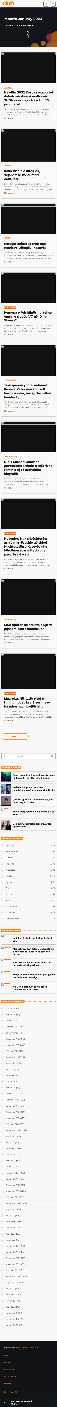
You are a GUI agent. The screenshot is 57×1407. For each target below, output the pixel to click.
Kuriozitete (10, 857)
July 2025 (10, 1069)
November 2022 (13, 1264)
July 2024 (10, 1142)
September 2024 (13, 1130)
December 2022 (13, 1258)
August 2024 (12, 1136)
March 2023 (11, 1240)
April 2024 (11, 1160)
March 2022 (11, 1313)
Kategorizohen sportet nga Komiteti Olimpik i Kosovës (25, 246)
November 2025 (13, 1045)
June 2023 (10, 1221)
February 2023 (12, 1246)
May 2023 (10, 1227)
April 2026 (11, 1014)
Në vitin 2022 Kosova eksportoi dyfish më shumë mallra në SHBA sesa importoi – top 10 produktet (28, 98)
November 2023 (13, 1191)
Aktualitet (10, 307)
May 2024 (10, 1154)
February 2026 (12, 1026)
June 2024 (10, 1148)
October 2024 (12, 1124)
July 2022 (10, 1288)
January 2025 (12, 1106)
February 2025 (12, 1100)
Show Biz (10, 864)
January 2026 (12, 1033)
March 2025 (11, 1093)
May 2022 (10, 1301)
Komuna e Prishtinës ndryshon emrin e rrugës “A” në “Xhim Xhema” (28, 316)
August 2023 (12, 1209)
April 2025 (11, 1087)
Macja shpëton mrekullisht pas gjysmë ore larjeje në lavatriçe (34, 976)
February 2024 (12, 1173)
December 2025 (13, 1039)
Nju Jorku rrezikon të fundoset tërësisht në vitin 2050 (30, 988)
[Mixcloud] (12, 1392)
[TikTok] (9, 1392)
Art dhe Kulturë (12, 457)
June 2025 (10, 1075)
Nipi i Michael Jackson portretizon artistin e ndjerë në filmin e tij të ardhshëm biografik (28, 468)
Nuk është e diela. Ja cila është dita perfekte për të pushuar (32, 964)
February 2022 (12, 1319)
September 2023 (13, 1203)
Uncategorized (12, 918)
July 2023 (10, 1215)
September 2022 (13, 1276)
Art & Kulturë (12, 851)
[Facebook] (19, 1392)
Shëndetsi (9, 166)
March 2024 (11, 1167)
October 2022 (12, 1270)
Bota (8, 888)
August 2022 (12, 1282)
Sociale (9, 894)
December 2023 (13, 1185)
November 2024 (13, 1118)
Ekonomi (8, 87)
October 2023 (12, 1197)
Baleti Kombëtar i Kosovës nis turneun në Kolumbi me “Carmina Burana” (34, 776)
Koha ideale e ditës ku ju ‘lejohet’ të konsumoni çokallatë (23, 175)
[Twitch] (5, 1392)
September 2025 (13, 1057)
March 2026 (11, 1020)
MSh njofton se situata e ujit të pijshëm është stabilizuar (28, 627)
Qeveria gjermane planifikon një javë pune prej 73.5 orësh (33, 801)
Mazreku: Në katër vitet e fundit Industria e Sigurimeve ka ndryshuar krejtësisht (27, 702)
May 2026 (10, 1008)
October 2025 (12, 1051)
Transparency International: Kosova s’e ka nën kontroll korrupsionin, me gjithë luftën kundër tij (27, 391)
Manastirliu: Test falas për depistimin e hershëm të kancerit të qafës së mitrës (33, 952)
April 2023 (11, 1234)
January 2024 (12, 1179)
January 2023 (12, 1252)
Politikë (9, 876)
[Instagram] (16, 1392)
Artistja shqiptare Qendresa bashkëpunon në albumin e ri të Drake (34, 789)
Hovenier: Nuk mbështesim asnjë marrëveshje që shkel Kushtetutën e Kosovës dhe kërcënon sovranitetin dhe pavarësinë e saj (25, 546)
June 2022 (10, 1294)
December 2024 (13, 1112)
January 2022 (12, 1325)
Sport (7, 239)
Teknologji (10, 845)
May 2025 (10, 1081)
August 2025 (12, 1063)
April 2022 (11, 1307)
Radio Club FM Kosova (26, 1348)
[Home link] (8, 4)
